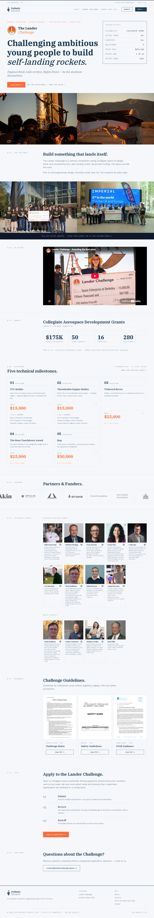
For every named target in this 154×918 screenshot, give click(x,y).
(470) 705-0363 (125, 901)
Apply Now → (16, 85)
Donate (127, 9)
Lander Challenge (90, 9)
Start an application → (56, 834)
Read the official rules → (134, 370)
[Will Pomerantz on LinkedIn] (60, 544)
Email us (118, 897)
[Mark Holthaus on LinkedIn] (81, 586)
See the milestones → (37, 84)
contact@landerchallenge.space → (61, 868)
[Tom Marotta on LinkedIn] (102, 544)
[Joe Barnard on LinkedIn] (60, 586)
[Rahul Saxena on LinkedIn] (102, 586)
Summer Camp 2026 (109, 9)
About (76, 9)
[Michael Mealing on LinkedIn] (81, 544)
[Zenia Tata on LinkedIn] (123, 544)
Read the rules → (57, 84)
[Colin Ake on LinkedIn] (145, 544)
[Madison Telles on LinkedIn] (102, 641)
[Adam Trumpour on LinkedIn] (81, 641)
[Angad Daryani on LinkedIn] (123, 586)
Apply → (141, 9)
